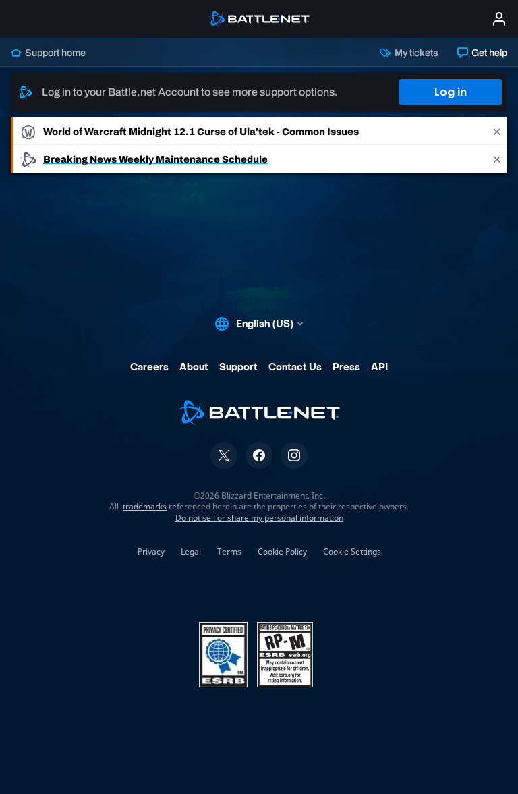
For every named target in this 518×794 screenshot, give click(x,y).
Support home (54, 52)
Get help (488, 52)
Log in (450, 92)
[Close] (497, 131)
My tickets (415, 52)
